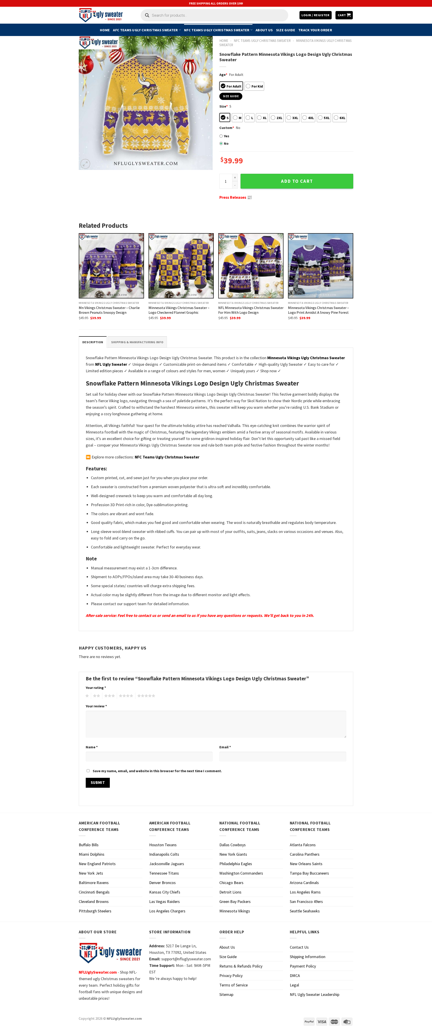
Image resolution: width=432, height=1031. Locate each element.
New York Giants (233, 854)
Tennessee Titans (164, 873)
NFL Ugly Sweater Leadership (314, 994)
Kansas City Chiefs (164, 892)
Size (223, 106)
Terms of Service (233, 985)
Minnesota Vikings (234, 911)
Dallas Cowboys (232, 844)
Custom (226, 127)
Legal (294, 985)
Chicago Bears (231, 882)
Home (105, 30)
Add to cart (297, 181)
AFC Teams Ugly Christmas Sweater (145, 30)
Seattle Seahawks (305, 911)
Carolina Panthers (305, 854)
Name (92, 747)
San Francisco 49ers (306, 901)
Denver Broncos (162, 882)
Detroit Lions (230, 892)
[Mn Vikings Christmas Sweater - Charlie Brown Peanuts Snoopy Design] (111, 266)
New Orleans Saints (306, 863)
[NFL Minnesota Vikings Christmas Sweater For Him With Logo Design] (251, 266)
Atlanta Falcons (303, 844)
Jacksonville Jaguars (166, 863)
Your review (96, 706)
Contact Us (299, 947)
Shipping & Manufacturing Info (137, 342)
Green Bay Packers (235, 901)
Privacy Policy (231, 975)
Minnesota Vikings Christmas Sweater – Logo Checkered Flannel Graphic (178, 310)
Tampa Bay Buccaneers (309, 873)
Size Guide (285, 30)
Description (92, 342)
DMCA (295, 975)
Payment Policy (303, 966)
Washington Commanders (241, 873)
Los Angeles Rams (305, 892)
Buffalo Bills (89, 844)
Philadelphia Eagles (235, 863)
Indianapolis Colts (164, 854)
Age (223, 74)
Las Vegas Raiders (164, 901)
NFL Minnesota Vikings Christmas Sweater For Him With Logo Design (251, 310)
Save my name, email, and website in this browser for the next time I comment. (157, 771)
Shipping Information (307, 956)
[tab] (93, 342)
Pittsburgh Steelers (95, 911)
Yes (226, 136)
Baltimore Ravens (94, 882)
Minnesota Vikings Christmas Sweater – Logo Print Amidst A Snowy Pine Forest (318, 310)
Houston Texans (163, 844)
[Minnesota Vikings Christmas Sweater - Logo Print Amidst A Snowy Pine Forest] (320, 266)
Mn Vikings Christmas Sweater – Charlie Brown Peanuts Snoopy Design (109, 310)
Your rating (96, 687)
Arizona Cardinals (304, 882)
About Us (264, 30)
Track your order (315, 30)
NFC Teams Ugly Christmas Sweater (216, 30)
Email (225, 747)
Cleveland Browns (94, 901)
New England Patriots (97, 863)
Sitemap (226, 994)
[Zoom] (85, 164)
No (226, 143)
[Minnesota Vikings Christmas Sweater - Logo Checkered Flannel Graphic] (181, 266)
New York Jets (91, 873)
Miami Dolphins (91, 854)
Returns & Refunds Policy (240, 966)
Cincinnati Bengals (94, 892)
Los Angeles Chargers (167, 911)
